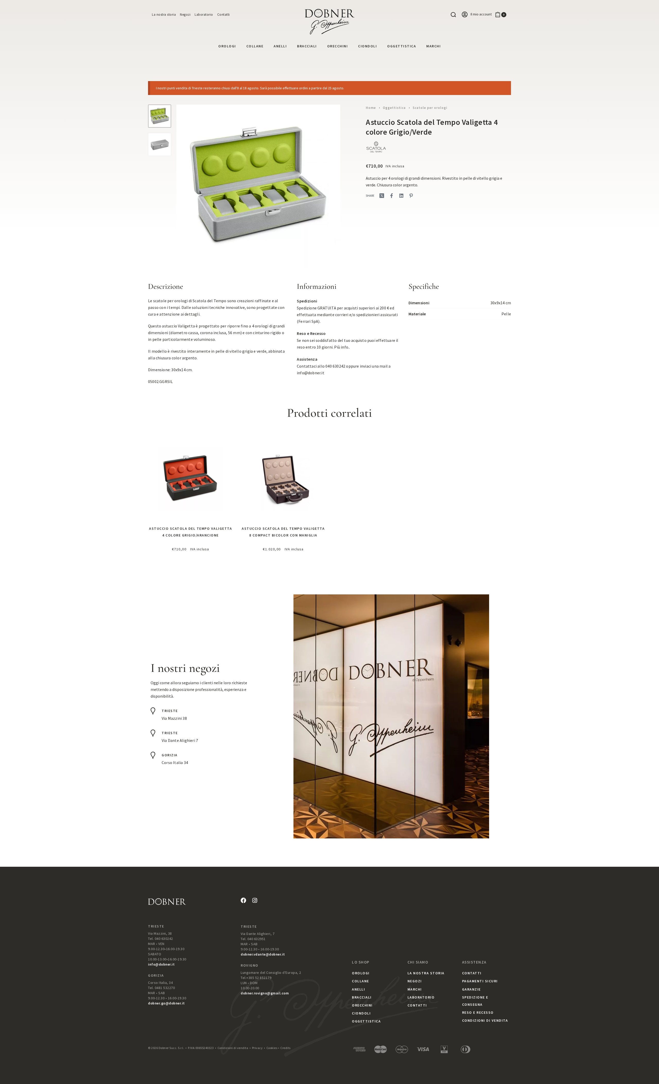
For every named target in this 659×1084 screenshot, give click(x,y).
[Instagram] (254, 900)
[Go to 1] (159, 116)
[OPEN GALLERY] (258, 186)
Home (371, 108)
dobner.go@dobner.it (166, 1003)
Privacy (257, 1048)
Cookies (272, 1048)
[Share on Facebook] (391, 195)
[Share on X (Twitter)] (381, 195)
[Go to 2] (159, 144)
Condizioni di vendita (233, 1048)
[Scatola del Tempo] (376, 147)
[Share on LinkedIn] (401, 195)
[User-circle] (465, 14)
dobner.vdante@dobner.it (263, 954)
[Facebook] (243, 900)
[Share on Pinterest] (411, 195)
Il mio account (481, 14)
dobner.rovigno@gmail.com (265, 993)
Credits (285, 1048)
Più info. (341, 347)
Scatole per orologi (430, 108)
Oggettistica (394, 108)
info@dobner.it (310, 372)
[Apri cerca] (453, 15)
